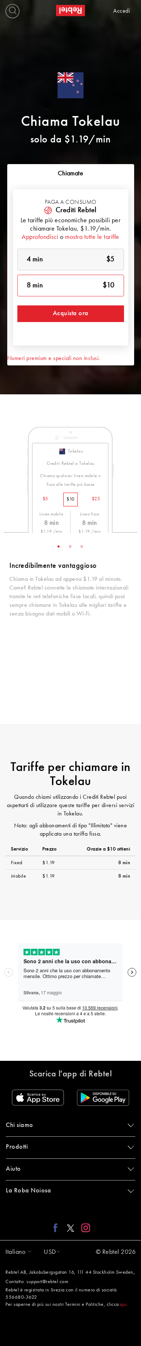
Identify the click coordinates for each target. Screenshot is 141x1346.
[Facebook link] (57, 1228)
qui (123, 1304)
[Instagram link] (84, 1228)
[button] (16, 1252)
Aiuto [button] (13, 1169)
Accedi (121, 11)
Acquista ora (71, 313)
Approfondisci (40, 237)
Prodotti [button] (17, 1147)
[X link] (70, 1228)
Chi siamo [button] (19, 1125)
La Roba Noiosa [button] (28, 1190)
